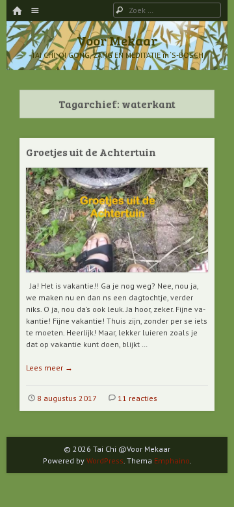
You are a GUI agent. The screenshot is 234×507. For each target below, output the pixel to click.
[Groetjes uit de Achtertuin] (117, 277)
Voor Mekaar (117, 40)
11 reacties (137, 398)
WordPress (105, 460)
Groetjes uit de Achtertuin (91, 152)
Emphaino (172, 460)
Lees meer (49, 367)
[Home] (17, 11)
